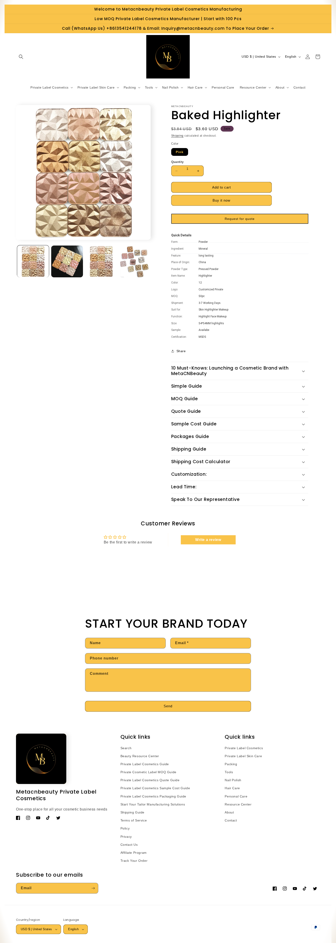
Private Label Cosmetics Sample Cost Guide (155, 788)
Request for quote (240, 219)
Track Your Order (134, 860)
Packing (231, 764)
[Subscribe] (93, 888)
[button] (21, 57)
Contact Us (129, 844)
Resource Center (238, 804)
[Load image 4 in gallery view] (135, 261)
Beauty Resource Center (139, 756)
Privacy (126, 836)
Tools (229, 772)
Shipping (177, 135)
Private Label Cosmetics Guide (144, 764)
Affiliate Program (133, 852)
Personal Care (236, 796)
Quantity (177, 162)
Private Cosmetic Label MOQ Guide (148, 772)
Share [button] (181, 351)
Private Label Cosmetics (244, 748)
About (229, 812)
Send (168, 706)
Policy (125, 828)
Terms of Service (133, 820)
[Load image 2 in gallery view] (67, 261)
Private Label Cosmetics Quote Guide (150, 780)
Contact (231, 820)
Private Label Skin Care (243, 756)
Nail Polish (233, 780)
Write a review (208, 540)
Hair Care (232, 788)
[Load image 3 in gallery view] (101, 261)
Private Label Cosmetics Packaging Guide (153, 796)
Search (126, 748)
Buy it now (221, 200)
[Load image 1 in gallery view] (33, 261)
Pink (180, 152)
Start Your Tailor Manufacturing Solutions (152, 804)
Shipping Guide (132, 812)
